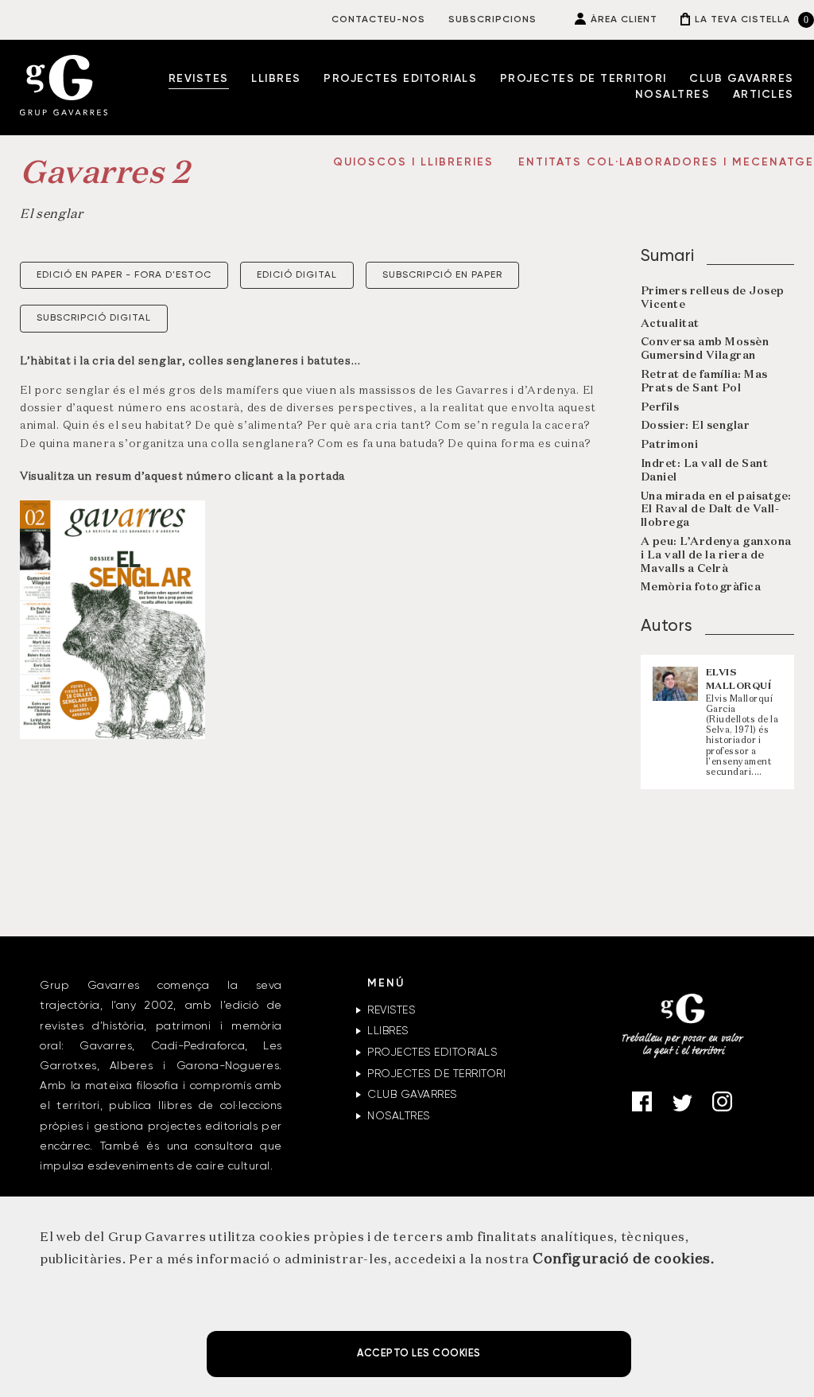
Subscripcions (492, 20)
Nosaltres (673, 94)
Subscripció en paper (442, 275)
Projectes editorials (400, 78)
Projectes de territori (583, 78)
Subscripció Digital (94, 318)
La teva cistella (742, 20)
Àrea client (624, 20)
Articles (763, 94)
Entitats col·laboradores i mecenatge (666, 162)
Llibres (276, 78)
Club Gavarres (741, 78)
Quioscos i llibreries (415, 162)
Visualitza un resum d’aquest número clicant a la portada (182, 476)
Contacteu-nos (378, 20)
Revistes (199, 78)
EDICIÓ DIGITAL (297, 275)
